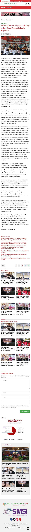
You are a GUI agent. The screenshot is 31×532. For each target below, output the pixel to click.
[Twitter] (14, 519)
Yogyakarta (4, 23)
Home (5, 524)
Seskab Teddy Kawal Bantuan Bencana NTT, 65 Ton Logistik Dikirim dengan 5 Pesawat (8, 490)
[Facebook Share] (16, 265)
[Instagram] (17, 519)
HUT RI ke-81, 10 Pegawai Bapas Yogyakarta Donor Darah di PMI (15, 259)
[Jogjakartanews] (10, 4)
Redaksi (14, 525)
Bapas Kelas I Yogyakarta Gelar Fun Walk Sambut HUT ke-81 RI (14, 251)
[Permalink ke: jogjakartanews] (2, 33)
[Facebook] (11, 519)
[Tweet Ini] (19, 265)
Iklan (18, 525)
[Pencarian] (29, 4)
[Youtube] (20, 519)
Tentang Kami (11, 524)
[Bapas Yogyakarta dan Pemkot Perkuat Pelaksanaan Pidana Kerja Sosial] (8, 306)
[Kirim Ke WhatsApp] (28, 265)
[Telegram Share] (25, 265)
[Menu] (2, 4)
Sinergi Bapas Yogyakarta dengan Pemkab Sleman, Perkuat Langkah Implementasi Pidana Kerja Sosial (13, 243)
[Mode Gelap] (26, 4)
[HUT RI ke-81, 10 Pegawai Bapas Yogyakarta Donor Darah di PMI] (23, 306)
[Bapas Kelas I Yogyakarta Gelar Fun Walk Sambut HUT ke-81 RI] (23, 291)
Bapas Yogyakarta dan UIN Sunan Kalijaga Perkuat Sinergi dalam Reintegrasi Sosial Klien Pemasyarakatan (14, 239)
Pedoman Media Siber (21, 524)
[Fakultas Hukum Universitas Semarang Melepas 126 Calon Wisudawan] (15, 454)
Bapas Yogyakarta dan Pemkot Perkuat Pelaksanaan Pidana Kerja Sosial (14, 255)
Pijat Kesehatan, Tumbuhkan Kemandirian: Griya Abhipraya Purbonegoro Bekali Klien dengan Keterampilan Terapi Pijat (13, 247)
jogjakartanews (7, 33)
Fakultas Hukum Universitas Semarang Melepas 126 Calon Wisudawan (15, 464)
